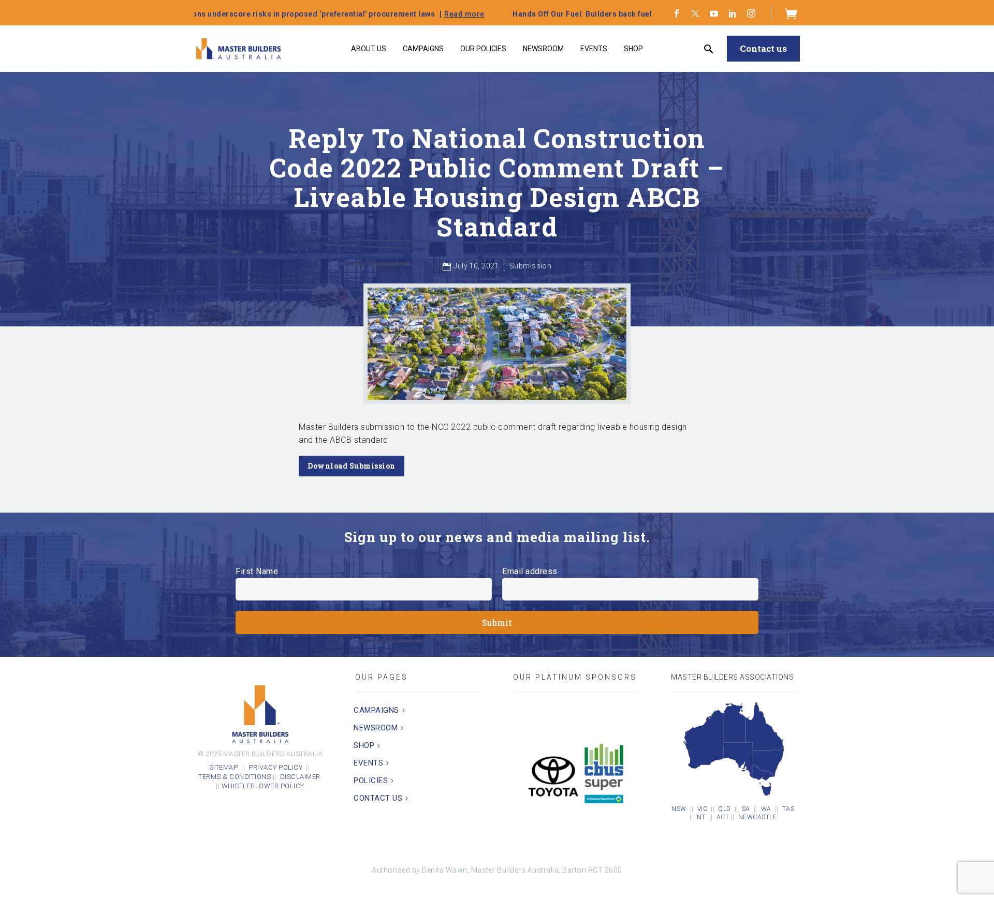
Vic (702, 809)
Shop (633, 48)
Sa (746, 809)
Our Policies (483, 48)
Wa (766, 809)
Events (593, 48)
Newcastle (757, 817)
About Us (368, 48)
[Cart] (791, 13)
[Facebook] (677, 13)
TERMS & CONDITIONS (234, 777)
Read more (355, 14)
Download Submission (352, 466)
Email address (530, 571)
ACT (723, 817)
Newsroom (543, 48)
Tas (788, 809)
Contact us (763, 48)
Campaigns (423, 48)
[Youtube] (714, 13)
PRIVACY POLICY (275, 767)
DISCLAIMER (301, 777)
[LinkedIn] (732, 13)
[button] (709, 48)
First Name (257, 571)
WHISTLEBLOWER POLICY (263, 786)
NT (701, 817)
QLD (724, 809)
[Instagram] (751, 13)
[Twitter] (695, 13)
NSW (678, 809)
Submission (530, 266)
